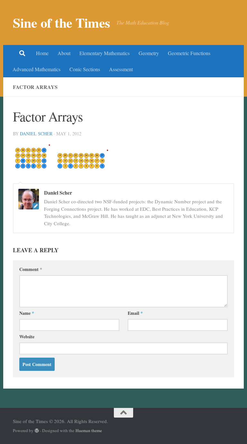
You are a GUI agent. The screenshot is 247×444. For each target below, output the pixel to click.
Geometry (149, 53)
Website (26, 336)
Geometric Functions (189, 53)
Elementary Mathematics (104, 53)
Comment (30, 269)
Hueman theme (89, 430)
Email (135, 313)
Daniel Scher (36, 133)
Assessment (121, 69)
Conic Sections (84, 69)
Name (26, 313)
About (64, 53)
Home (42, 53)
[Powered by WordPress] (37, 431)
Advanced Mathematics (36, 69)
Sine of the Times (61, 22)
